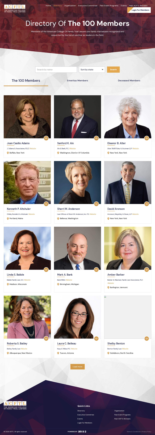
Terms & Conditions (134, 432)
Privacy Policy (146, 432)
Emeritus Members (77, 80)
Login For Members (85, 423)
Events (124, 6)
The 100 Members (26, 81)
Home (48, 6)
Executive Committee (87, 6)
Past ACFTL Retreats (138, 6)
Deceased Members (129, 80)
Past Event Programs (109, 6)
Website (33, 148)
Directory (57, 6)
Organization (70, 6)
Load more (77, 366)
